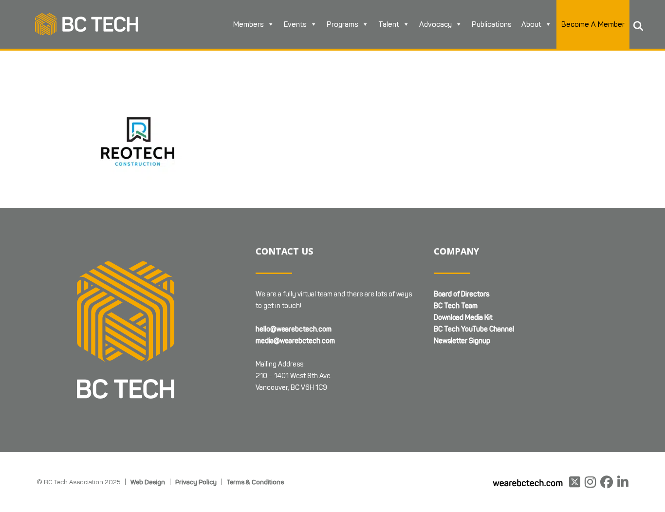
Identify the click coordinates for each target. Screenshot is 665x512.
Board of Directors (461, 294)
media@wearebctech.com (295, 341)
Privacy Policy (196, 482)
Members (248, 24)
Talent (388, 24)
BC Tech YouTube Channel (474, 329)
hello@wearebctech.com (294, 329)
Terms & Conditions (255, 482)
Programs (342, 24)
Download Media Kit (463, 317)
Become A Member (593, 24)
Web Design (147, 482)
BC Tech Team (456, 306)
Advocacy (435, 24)
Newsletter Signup (462, 341)
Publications (492, 24)
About (531, 24)
